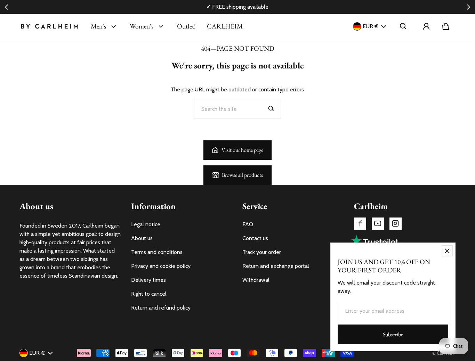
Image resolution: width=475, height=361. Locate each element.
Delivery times (148, 280)
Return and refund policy (161, 307)
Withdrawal (255, 280)
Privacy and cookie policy (161, 266)
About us (142, 238)
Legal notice (145, 224)
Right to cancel (149, 293)
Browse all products (242, 175)
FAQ (247, 224)
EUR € (370, 26)
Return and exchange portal (275, 266)
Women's (141, 26)
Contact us (255, 238)
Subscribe (393, 334)
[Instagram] (395, 224)
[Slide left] (7, 7)
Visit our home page (242, 150)
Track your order (261, 252)
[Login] (426, 26)
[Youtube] (378, 224)
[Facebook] (360, 224)
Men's (98, 26)
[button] (403, 26)
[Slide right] (468, 7)
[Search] (271, 108)
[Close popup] (447, 251)
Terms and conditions (157, 252)
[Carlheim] (49, 26)
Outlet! (186, 26)
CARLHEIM (225, 26)
